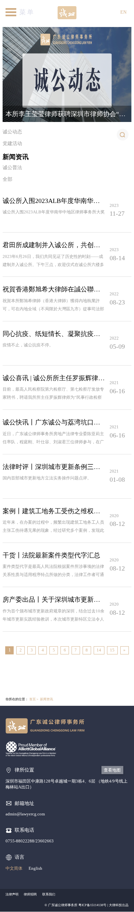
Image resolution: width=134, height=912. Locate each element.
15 (112, 650)
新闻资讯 (16, 156)
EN (123, 12)
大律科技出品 (118, 905)
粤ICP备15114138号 (92, 905)
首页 (32, 699)
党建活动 (12, 143)
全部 (7, 179)
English (35, 868)
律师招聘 (30, 894)
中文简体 (14, 868)
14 (99, 650)
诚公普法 (12, 167)
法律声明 (12, 894)
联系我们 (48, 894)
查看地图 (112, 770)
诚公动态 (12, 131)
